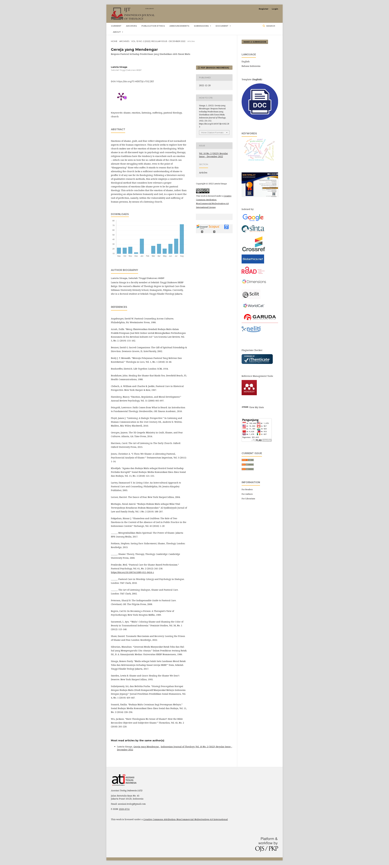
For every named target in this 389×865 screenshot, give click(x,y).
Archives (131, 26)
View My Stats (256, 407)
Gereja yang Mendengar (146, 746)
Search (270, 26)
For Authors (247, 494)
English (246, 61)
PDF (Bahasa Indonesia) (214, 67)
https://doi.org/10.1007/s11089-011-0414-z (132, 572)
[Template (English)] (260, 119)
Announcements (179, 26)
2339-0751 (124, 809)
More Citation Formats (212, 132)
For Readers (247, 489)
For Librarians (248, 498)
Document (222, 26)
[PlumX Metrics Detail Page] (121, 96)
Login (275, 9)
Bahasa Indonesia (251, 66)
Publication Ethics (153, 26)
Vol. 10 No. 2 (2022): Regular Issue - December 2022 (158, 41)
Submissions (201, 26)
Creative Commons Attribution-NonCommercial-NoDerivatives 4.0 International (185, 819)
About (117, 32)
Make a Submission (255, 42)
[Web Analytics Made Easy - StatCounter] (245, 407)
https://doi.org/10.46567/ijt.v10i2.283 (135, 81)
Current (116, 26)
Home (114, 41)
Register (263, 9)
